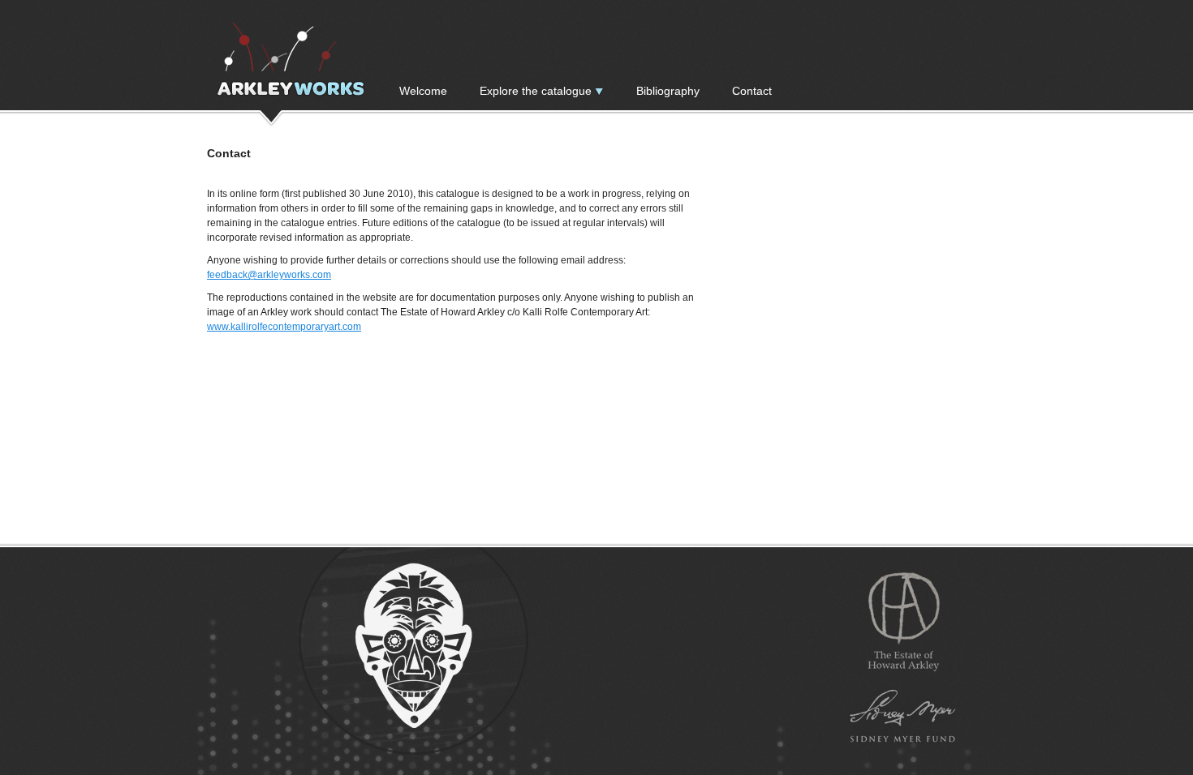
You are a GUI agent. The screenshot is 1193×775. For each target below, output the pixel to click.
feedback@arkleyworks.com (269, 275)
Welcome (423, 90)
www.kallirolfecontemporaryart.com (284, 327)
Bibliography (668, 90)
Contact (752, 90)
